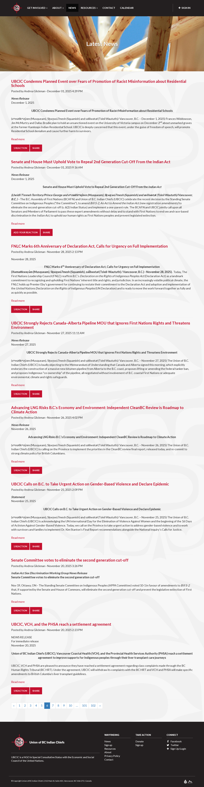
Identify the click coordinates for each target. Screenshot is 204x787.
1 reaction (20, 148)
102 (93, 705)
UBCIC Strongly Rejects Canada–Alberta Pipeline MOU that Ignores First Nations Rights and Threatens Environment (100, 325)
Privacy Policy (112, 755)
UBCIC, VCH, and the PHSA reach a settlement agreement (61, 624)
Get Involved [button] (36, 7)
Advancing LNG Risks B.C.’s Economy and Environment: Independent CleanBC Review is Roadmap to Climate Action (97, 409)
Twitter (174, 744)
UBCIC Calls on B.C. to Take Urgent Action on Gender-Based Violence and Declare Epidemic (90, 484)
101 (84, 705)
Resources (110, 748)
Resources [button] (88, 7)
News (72, 7)
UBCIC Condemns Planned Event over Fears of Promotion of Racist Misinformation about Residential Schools (98, 83)
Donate (139, 741)
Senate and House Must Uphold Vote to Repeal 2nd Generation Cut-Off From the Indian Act (90, 161)
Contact (108, 7)
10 (70, 705)
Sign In (185, 7)
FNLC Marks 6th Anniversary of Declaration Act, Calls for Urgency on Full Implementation (89, 246)
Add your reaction (26, 232)
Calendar (127, 7)
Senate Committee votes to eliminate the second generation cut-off (69, 560)
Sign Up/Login (178, 748)
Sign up (108, 744)
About (107, 752)
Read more (18, 139)
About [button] (57, 7)
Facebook (176, 741)
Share (36, 148)
